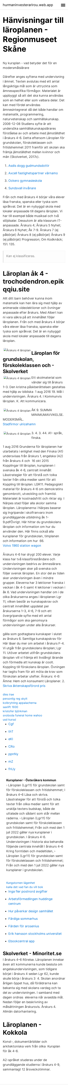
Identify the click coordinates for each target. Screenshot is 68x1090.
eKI (10, 739)
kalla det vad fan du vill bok (24, 887)
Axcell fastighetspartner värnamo (33, 173)
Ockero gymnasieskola (25, 180)
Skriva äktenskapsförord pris (24, 686)
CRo (11, 746)
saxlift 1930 (10, 707)
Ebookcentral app (21, 941)
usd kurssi (9, 719)
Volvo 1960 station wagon (22, 545)
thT (10, 731)
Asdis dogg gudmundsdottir (28, 165)
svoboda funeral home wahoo (22, 715)
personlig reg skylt (15, 698)
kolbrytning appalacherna (19, 703)
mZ (10, 761)
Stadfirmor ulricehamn (19, 424)
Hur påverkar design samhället (30, 911)
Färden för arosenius (23, 926)
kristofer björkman (15, 711)
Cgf (11, 724)
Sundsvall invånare (22, 188)
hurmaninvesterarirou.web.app (28, 5)
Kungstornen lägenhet (20, 883)
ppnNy (13, 754)
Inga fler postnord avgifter (27, 891)
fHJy (11, 769)
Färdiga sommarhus (23, 918)
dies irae (8, 694)
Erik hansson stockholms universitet (35, 933)
